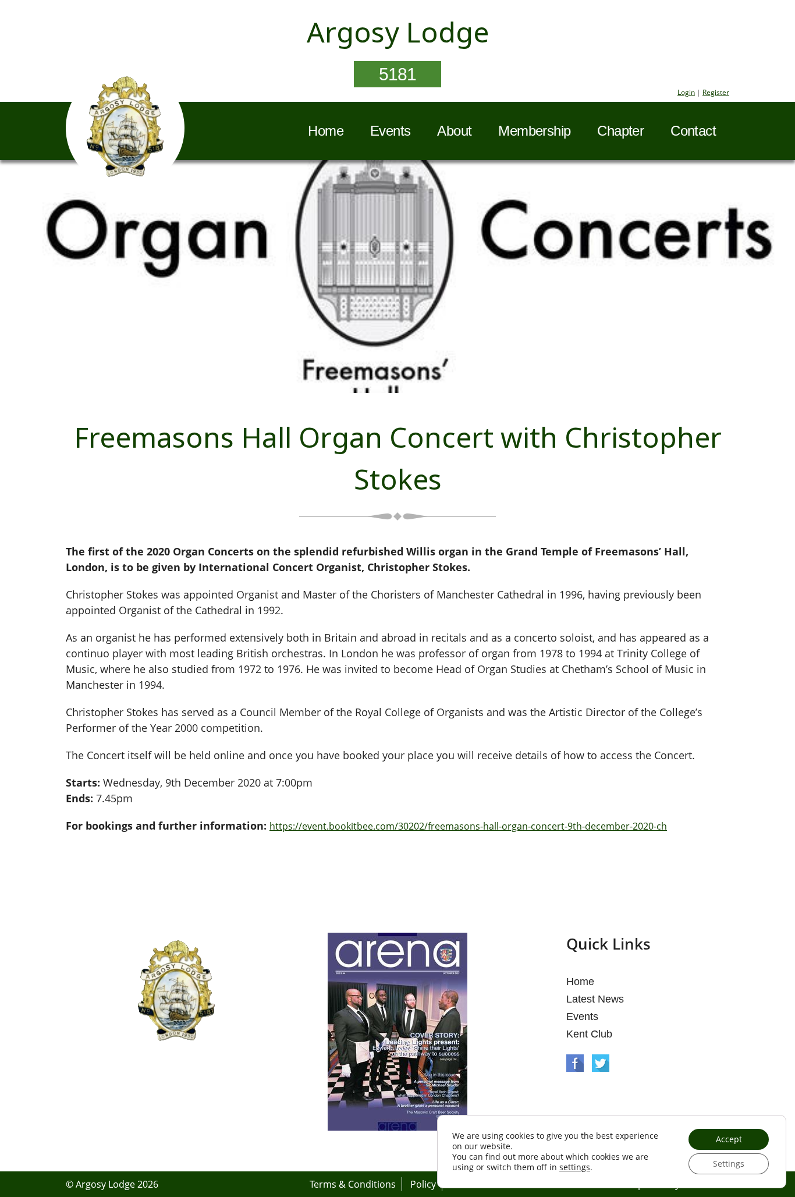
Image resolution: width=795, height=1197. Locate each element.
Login (686, 92)
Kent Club (589, 1034)
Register (715, 92)
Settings (728, 1163)
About (454, 131)
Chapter (620, 131)
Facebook (575, 1063)
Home (325, 131)
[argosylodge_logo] (125, 130)
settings (574, 1167)
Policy (423, 1184)
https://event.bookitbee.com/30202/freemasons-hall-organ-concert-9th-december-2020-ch (468, 826)
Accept (729, 1139)
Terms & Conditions (353, 1184)
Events (390, 131)
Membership (534, 131)
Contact (693, 131)
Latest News (595, 999)
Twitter (600, 1063)
